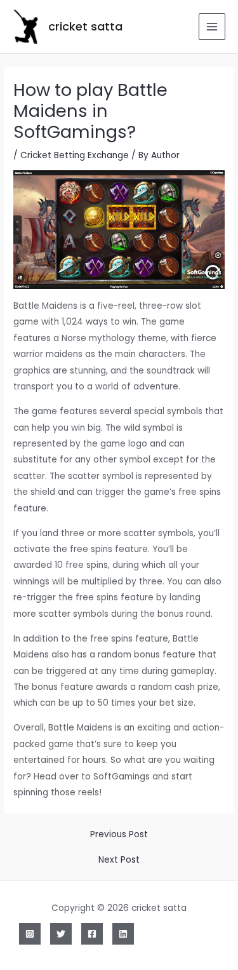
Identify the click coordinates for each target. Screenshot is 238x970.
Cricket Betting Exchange (74, 155)
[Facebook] (92, 934)
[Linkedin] (123, 934)
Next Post (119, 860)
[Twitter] (61, 934)
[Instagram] (30, 934)
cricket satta (85, 26)
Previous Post (119, 834)
